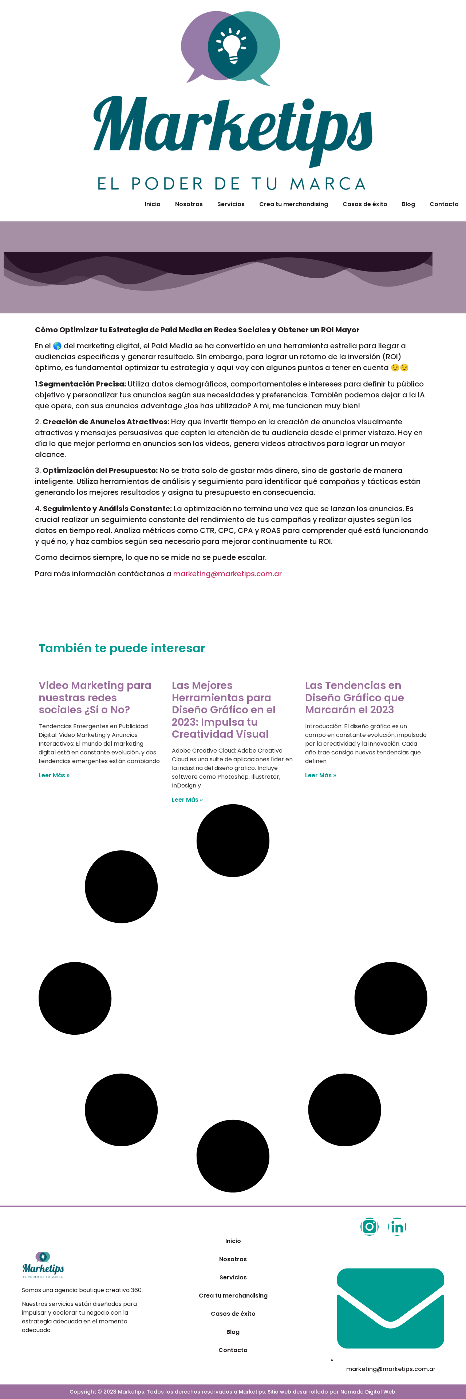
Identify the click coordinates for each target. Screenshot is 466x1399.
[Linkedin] (397, 1227)
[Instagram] (369, 1227)
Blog (408, 204)
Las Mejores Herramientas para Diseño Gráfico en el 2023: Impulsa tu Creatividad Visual (224, 709)
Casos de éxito (365, 204)
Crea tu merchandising (293, 204)
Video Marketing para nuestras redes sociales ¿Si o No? (95, 697)
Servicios (231, 204)
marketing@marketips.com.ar (227, 574)
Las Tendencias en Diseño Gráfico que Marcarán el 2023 (354, 697)
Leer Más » (54, 775)
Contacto (444, 204)
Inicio (153, 204)
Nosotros (189, 204)
